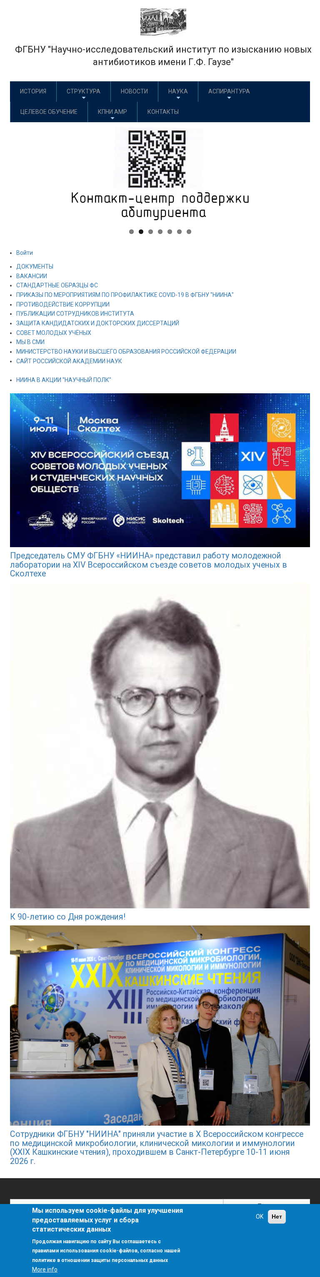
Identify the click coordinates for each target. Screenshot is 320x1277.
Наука (178, 91)
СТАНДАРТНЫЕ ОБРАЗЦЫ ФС (57, 285)
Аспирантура (229, 91)
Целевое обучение (49, 111)
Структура (83, 91)
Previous (22, 172)
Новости (134, 91)
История (33, 91)
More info (45, 1269)
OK (259, 1216)
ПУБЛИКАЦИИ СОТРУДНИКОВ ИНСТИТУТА (75, 313)
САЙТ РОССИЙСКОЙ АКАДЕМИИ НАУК (69, 361)
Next (297, 172)
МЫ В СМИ (30, 342)
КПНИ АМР (112, 111)
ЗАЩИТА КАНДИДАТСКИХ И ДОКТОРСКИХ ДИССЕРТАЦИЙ (97, 323)
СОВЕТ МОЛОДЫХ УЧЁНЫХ (53, 332)
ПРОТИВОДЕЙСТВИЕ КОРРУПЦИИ (63, 304)
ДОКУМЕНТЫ (34, 266)
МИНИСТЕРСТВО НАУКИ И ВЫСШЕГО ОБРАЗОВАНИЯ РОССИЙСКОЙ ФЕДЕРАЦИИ (126, 351)
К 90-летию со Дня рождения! (67, 917)
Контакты (163, 111)
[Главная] (163, 21)
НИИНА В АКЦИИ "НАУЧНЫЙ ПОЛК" (63, 380)
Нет (277, 1216)
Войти (24, 252)
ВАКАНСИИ (31, 276)
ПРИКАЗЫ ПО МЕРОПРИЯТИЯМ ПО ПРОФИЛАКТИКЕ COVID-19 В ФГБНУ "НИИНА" (125, 295)
